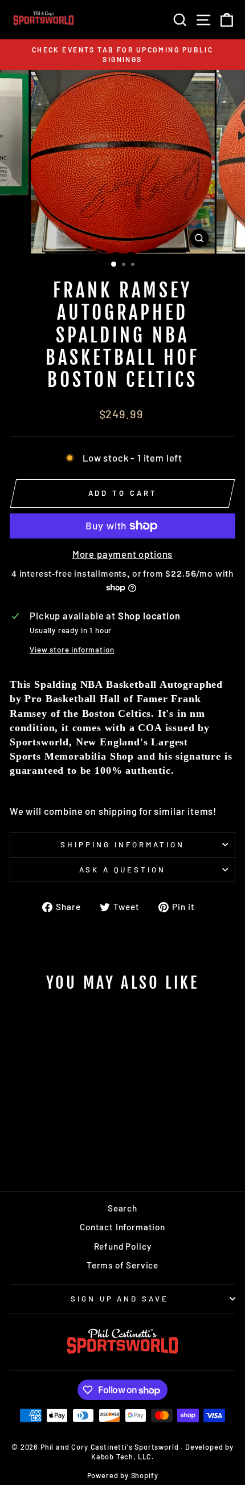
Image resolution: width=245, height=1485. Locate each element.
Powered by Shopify (122, 1475)
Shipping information (122, 844)
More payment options (122, 554)
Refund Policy (123, 1246)
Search (122, 1208)
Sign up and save (120, 1298)
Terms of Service (122, 1265)
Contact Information (122, 1227)
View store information (72, 649)
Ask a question (122, 869)
